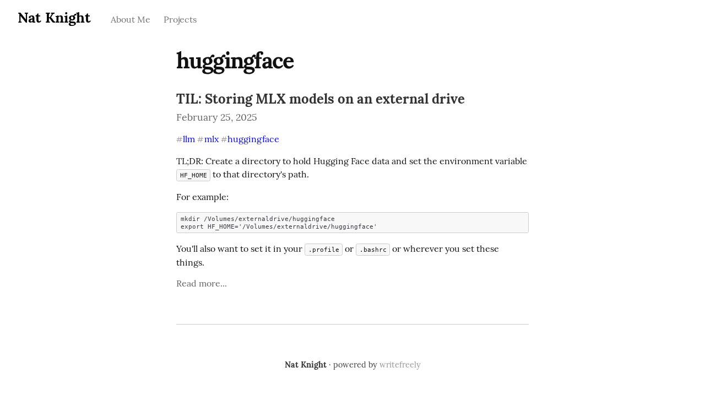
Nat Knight (54, 17)
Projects (180, 19)
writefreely (400, 365)
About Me (130, 19)
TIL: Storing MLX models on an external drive (320, 98)
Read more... (201, 283)
